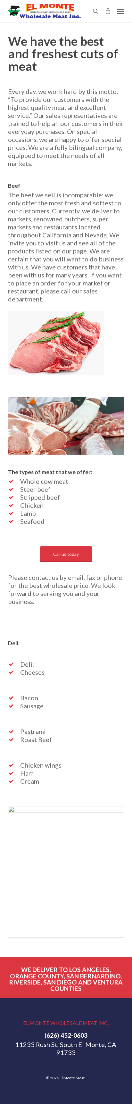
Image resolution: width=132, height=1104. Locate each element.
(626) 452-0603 (66, 1035)
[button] (120, 11)
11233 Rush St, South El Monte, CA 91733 (65, 1048)
